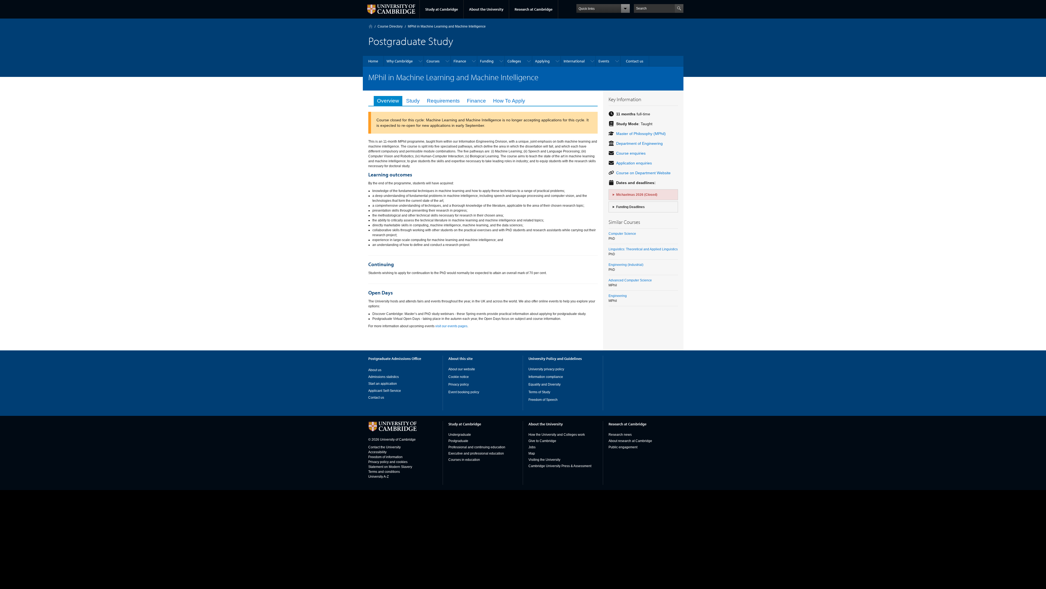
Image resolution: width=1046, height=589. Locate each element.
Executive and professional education (476, 453)
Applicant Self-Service (384, 391)
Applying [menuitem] (542, 61)
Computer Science (622, 234)
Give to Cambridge (542, 441)
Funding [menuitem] (487, 61)
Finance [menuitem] (460, 61)
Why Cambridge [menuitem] (400, 61)
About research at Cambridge (630, 441)
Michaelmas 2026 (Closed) (636, 195)
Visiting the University (544, 460)
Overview (388, 101)
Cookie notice (458, 377)
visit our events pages (451, 326)
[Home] (370, 26)
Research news (620, 435)
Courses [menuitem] (433, 61)
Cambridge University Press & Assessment (559, 466)
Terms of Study (539, 392)
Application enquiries (634, 163)
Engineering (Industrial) (626, 265)
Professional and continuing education (476, 447)
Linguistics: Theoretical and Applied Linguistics (643, 249)
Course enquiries (631, 153)
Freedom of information (385, 457)
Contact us (376, 397)
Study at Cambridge (441, 9)
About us (374, 370)
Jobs (532, 447)
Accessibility (377, 452)
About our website (461, 369)
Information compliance (545, 377)
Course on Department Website (643, 173)
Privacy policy (458, 384)
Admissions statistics (383, 377)
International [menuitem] (574, 61)
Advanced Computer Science (630, 280)
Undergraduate (459, 435)
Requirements (443, 101)
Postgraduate (458, 441)
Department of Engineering (639, 143)
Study (413, 101)
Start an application (382, 384)
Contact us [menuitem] (634, 61)
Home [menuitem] (373, 61)
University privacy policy (546, 369)
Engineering (618, 296)
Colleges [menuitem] (514, 61)
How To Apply (509, 101)
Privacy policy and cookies (388, 462)
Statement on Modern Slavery (390, 467)
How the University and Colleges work (556, 435)
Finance (476, 101)
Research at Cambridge (533, 9)
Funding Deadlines (630, 207)
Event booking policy (463, 392)
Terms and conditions (384, 472)
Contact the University (384, 447)
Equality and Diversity (544, 384)
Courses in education (464, 460)
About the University (486, 9)
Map (531, 453)
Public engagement (623, 447)
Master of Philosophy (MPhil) (641, 133)
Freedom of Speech (543, 400)
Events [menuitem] (603, 61)
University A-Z (378, 477)
